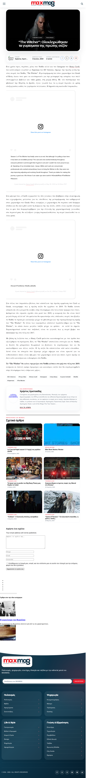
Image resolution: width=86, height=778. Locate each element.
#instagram (43, 377)
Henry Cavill (74, 66)
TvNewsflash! (37, 37)
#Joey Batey (53, 377)
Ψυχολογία (8, 743)
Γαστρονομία (9, 727)
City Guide (50, 751)
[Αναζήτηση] (82, 4)
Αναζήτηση (79, 681)
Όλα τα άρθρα (25, 407)
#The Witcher (21, 380)
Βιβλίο (6, 704)
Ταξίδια (49, 743)
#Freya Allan (22, 377)
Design (6, 739)
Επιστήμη (50, 727)
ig (72, 772)
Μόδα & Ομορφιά (10, 731)
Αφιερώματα (8, 707)
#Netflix (75, 377)
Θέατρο (49, 704)
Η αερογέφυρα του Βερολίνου (12, 620)
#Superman (10, 380)
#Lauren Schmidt (65, 377)
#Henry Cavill (33, 377)
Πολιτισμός (8, 700)
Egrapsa (50, 755)
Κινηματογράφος (53, 700)
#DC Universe (11, 377)
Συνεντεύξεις (8, 711)
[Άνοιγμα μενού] (4, 4)
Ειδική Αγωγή (51, 739)
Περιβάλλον (51, 735)
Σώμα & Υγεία (9, 735)
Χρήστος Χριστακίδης (31, 391)
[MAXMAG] (43, 3)
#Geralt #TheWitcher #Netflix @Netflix (23, 286)
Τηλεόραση (50, 37)
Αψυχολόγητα (9, 747)
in (71, 58)
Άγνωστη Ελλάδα (53, 747)
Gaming (49, 711)
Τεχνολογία (51, 731)
